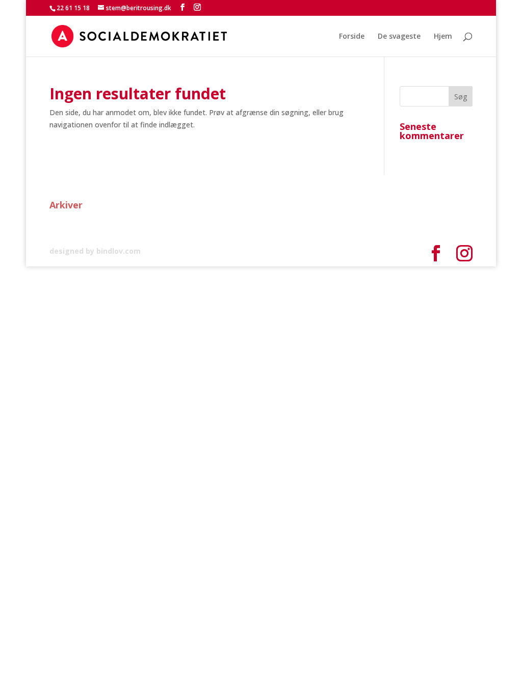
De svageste (399, 37)
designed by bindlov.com (95, 251)
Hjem (443, 37)
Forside (351, 37)
